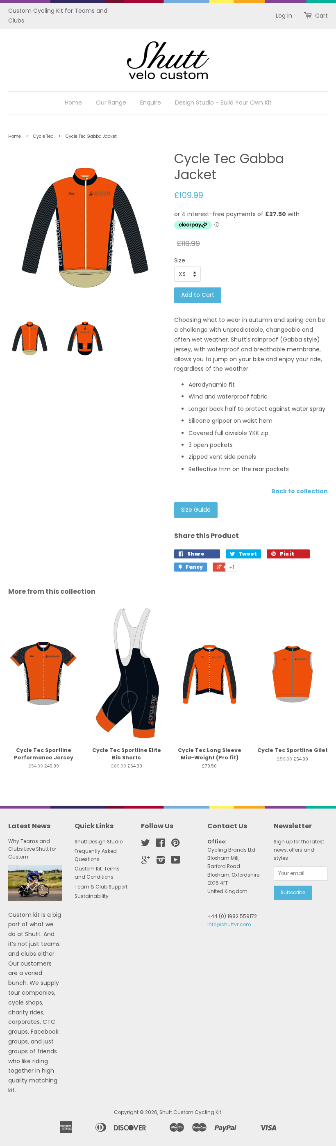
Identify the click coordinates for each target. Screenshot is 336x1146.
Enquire (150, 102)
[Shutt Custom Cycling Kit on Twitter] (145, 844)
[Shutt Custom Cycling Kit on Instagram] (160, 862)
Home (73, 102)
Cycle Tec (43, 136)
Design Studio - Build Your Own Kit (223, 102)
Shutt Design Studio (99, 841)
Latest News (29, 826)
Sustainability (92, 896)
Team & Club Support (101, 887)
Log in (284, 15)
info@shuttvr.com (229, 924)
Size (179, 260)
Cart (321, 15)
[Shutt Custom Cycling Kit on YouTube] (175, 862)
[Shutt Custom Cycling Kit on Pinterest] (175, 844)
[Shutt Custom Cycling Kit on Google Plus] (145, 862)
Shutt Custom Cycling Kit (190, 1112)
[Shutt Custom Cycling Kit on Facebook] (160, 844)
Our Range (111, 102)
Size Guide (196, 510)
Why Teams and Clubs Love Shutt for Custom (32, 849)
